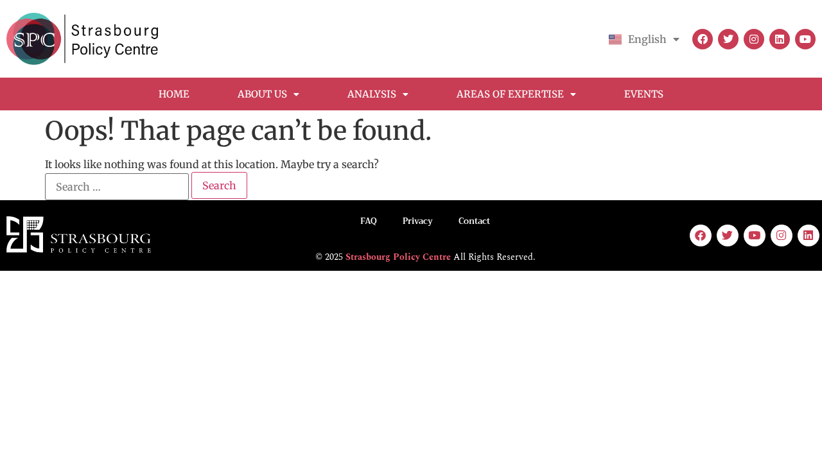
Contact (474, 221)
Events (643, 94)
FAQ (368, 221)
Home (174, 94)
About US (262, 94)
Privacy (418, 221)
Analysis (371, 94)
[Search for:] (117, 186)
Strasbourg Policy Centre (398, 257)
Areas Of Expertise (510, 94)
